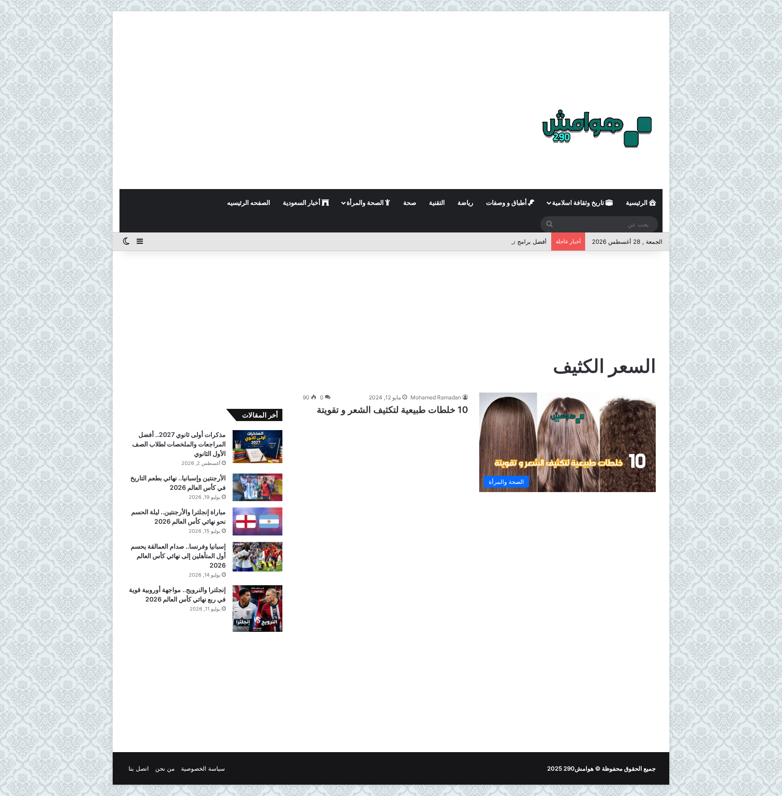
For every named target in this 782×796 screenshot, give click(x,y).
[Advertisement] (391, 49)
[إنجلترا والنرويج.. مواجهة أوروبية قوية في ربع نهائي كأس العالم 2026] (257, 608)
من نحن (165, 768)
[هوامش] (597, 128)
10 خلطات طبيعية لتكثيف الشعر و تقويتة (392, 409)
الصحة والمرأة (366, 202)
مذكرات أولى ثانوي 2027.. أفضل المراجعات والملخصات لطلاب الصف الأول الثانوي (179, 444)
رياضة (465, 202)
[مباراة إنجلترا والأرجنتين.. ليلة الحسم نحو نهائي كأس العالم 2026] (257, 521)
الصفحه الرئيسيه (248, 202)
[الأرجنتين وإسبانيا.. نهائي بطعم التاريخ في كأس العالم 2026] (257, 488)
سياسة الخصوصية (203, 768)
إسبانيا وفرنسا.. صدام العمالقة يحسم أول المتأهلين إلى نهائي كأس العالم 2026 (178, 555)
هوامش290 (578, 768)
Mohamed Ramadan (435, 397)
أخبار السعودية (302, 202)
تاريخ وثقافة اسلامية (579, 202)
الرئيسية (637, 202)
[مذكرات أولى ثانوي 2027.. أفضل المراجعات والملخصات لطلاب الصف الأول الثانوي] (257, 446)
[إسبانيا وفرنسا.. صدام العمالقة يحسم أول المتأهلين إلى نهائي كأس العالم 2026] (257, 557)
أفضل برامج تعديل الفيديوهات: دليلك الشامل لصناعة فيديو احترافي (463, 241)
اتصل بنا (139, 768)
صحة (409, 202)
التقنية (437, 202)
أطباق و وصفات (507, 202)
